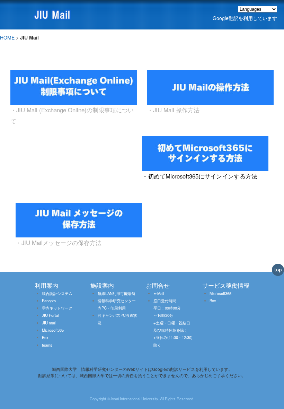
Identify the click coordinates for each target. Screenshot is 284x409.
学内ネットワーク (57, 308)
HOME (7, 37)
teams (47, 345)
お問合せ (158, 285)
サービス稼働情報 (225, 285)
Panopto (49, 300)
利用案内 (46, 285)
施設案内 (102, 285)
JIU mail (48, 322)
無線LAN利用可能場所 (116, 293)
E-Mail (158, 293)
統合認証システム (57, 293)
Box (45, 337)
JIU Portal (50, 315)
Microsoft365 (53, 330)
